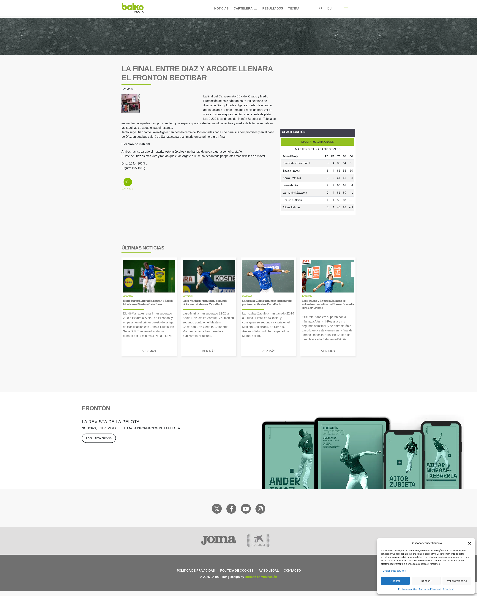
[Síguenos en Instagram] (260, 510)
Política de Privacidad (430, 589)
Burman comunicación (261, 576)
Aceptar (395, 580)
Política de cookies (407, 589)
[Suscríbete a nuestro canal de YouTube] (246, 510)
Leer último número (99, 438)
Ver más (149, 351)
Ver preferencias (457, 580)
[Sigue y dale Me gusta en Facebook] (231, 510)
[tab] (317, 142)
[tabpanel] (317, 182)
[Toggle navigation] (346, 9)
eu (329, 8)
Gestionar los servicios (394, 571)
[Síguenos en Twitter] (216, 510)
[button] (469, 543)
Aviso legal (448, 589)
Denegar (426, 580)
